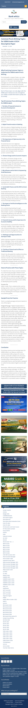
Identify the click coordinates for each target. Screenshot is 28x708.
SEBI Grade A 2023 (7, 633)
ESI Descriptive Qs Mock (9, 528)
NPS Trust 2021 (7, 590)
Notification (6, 588)
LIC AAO (5, 573)
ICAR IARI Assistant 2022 (9, 555)
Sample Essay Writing (8, 618)
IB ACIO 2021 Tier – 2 (8, 542)
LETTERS (5, 571)
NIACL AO (5, 586)
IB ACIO (5, 540)
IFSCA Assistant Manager (9, 556)
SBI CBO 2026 (6, 620)
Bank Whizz (14, 706)
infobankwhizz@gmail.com (18, 2)
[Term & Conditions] (5, 661)
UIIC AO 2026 (6, 646)
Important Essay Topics (9, 560)
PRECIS (4, 601)
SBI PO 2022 (6, 622)
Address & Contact (7, 682)
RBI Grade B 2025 (7, 612)
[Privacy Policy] (11, 661)
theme (22, 79)
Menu (15, 27)
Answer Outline (7, 510)
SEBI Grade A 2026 (7, 638)
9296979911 (7, 2)
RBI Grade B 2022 (7, 607)
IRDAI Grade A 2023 (8, 569)
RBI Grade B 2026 (7, 614)
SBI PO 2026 (6, 629)
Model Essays (6, 575)
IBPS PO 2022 (6, 545)
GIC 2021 (5, 538)
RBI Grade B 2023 (7, 609)
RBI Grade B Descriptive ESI (10, 616)
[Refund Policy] (8, 661)
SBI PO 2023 (6, 623)
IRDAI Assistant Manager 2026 (10, 568)
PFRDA (4, 597)
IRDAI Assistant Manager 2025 (10, 566)
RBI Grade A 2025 (7, 605)
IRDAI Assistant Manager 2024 (10, 564)
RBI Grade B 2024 (7, 610)
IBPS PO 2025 (6, 551)
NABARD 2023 (6, 577)
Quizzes (5, 603)
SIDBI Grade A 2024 (8, 640)
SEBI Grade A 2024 (7, 635)
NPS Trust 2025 (7, 594)
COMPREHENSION (7, 515)
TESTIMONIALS (6, 642)
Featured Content (7, 536)
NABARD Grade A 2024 (8, 581)
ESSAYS (5, 532)
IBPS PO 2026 (6, 553)
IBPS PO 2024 (6, 549)
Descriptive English (8, 517)
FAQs (4, 534)
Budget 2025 (6, 514)
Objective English (7, 595)
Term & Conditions (7, 684)
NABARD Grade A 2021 (8, 579)
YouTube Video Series (8, 648)
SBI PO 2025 (6, 627)
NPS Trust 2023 (7, 592)
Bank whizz (14, 16)
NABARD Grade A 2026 (8, 584)
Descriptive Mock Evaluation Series (11, 521)
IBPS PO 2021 (6, 543)
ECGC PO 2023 (6, 523)
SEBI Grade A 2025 (7, 636)
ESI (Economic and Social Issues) (11, 527)
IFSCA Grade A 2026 (8, 558)
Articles (5, 512)
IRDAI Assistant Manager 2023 (10, 562)
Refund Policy (6, 685)
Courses (4, 6)
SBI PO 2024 (6, 625)
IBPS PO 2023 (6, 547)
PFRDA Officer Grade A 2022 (10, 599)
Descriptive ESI (6, 519)
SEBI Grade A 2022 (7, 631)
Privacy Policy (6, 687)
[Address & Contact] (2, 661)
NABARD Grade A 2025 (8, 582)
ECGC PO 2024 (6, 525)
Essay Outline (6, 530)
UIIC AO (5, 644)
